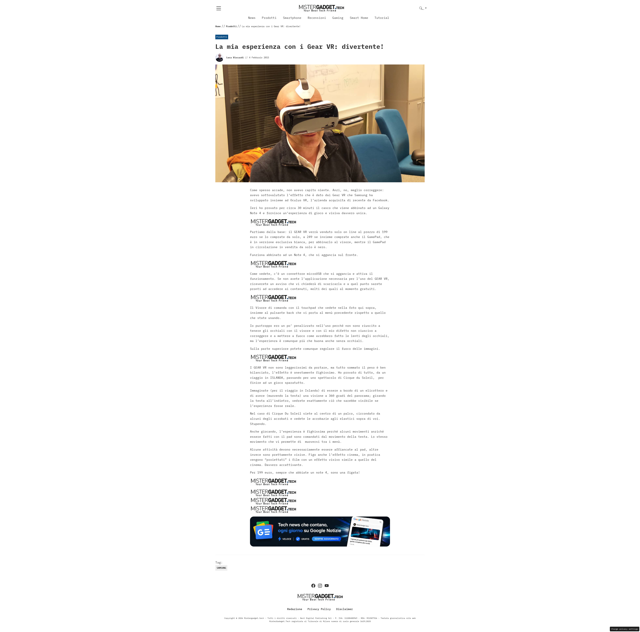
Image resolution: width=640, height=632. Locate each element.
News (252, 18)
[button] (423, 8)
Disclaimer (344, 609)
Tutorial (381, 18)
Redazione (294, 609)
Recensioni (317, 18)
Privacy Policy (319, 609)
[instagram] (320, 585)
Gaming (337, 18)
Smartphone (292, 18)
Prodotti (269, 18)
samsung (221, 567)
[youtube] (327, 585)
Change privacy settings (624, 629)
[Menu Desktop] (218, 8)
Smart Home (359, 18)
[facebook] (313, 585)
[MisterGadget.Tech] (321, 8)
